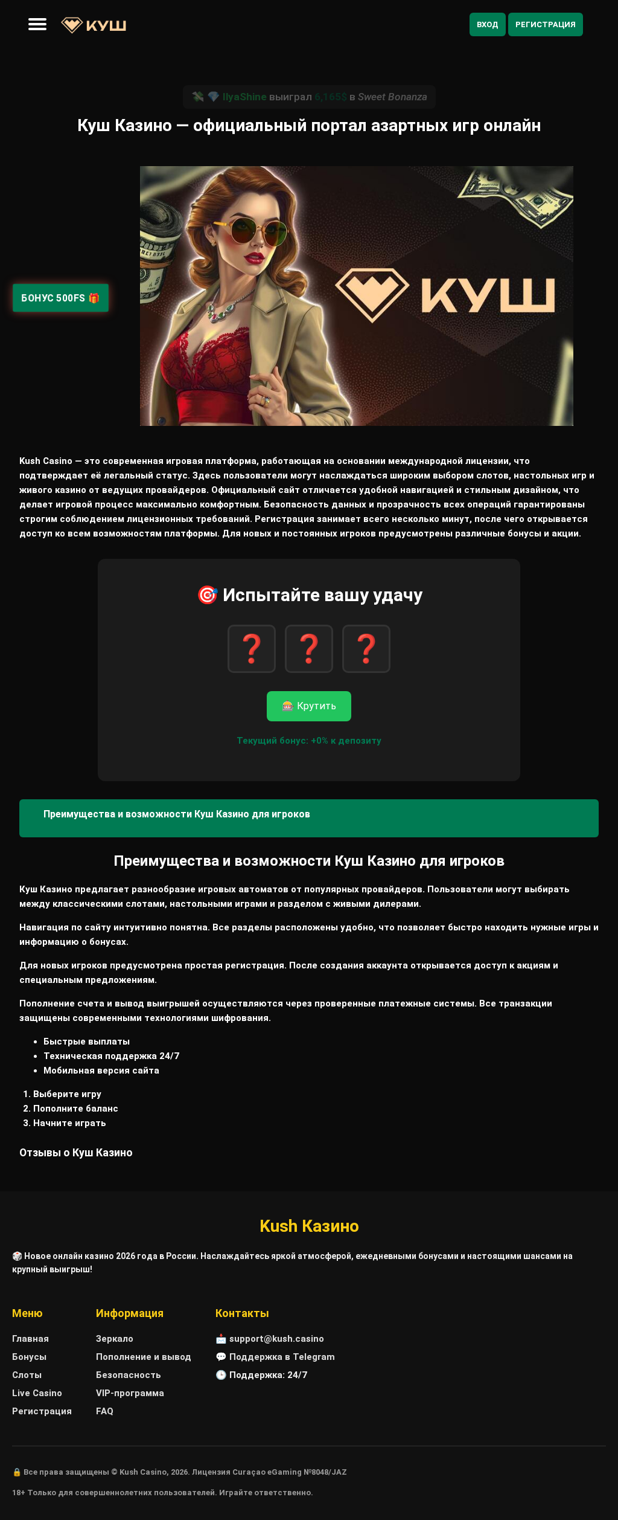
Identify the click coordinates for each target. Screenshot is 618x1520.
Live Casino (37, 1393)
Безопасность (128, 1375)
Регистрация (545, 24)
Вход (488, 24)
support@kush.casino (276, 1338)
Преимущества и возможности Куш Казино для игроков (176, 814)
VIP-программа (130, 1393)
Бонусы (29, 1356)
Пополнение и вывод (143, 1356)
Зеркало (114, 1338)
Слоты (27, 1375)
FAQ (104, 1411)
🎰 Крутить (309, 706)
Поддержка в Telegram (282, 1356)
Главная (30, 1338)
